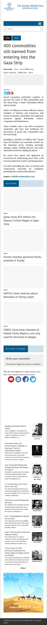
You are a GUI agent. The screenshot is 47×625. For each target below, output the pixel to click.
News (31, 72)
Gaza (16, 69)
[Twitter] (5, 93)
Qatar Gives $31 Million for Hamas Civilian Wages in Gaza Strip (21, 220)
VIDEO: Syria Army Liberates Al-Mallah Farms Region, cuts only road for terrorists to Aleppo (22, 333)
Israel (40, 139)
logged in (20, 364)
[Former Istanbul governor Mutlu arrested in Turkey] (23, 250)
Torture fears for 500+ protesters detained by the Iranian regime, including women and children (17, 551)
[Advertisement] (25, 15)
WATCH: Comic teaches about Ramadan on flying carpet (21, 295)
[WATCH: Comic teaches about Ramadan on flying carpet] (23, 286)
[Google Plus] (12, 93)
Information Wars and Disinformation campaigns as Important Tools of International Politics (16, 447)
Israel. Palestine (10, 72)
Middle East (22, 72)
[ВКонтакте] (8, 93)
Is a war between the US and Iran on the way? (16, 485)
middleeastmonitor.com (23, 176)
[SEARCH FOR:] (23, 29)
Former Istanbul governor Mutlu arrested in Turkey (22, 258)
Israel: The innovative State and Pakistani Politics (17, 533)
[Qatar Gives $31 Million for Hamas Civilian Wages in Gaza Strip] (23, 210)
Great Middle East (27, 69)
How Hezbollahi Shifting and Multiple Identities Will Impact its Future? (16, 467)
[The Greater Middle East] (23, 6)
